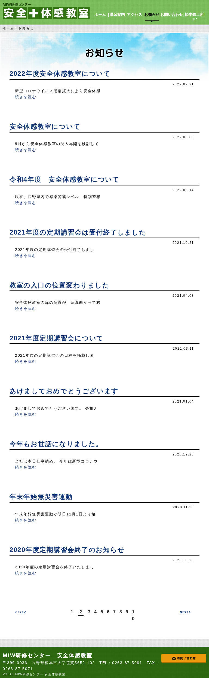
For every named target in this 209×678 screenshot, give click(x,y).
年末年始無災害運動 (41, 496)
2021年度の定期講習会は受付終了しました (78, 232)
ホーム (100, 14)
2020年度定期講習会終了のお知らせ (67, 549)
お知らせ (151, 14)
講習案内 (117, 14)
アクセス (134, 14)
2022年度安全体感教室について (60, 73)
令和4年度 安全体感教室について (65, 179)
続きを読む (25, 97)
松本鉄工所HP (194, 16)
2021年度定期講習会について (57, 338)
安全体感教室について (45, 126)
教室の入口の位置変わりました (60, 285)
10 (133, 615)
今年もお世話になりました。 (56, 444)
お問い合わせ (171, 14)
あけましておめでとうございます (64, 391)
